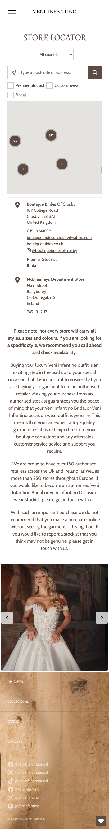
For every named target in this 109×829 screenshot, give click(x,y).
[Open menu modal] (12, 10)
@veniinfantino (26, 797)
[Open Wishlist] (101, 821)
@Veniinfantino (26, 806)
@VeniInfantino (26, 789)
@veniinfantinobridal (31, 764)
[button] (54, 617)
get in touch (67, 500)
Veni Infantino (36, 819)
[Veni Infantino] (54, 11)
